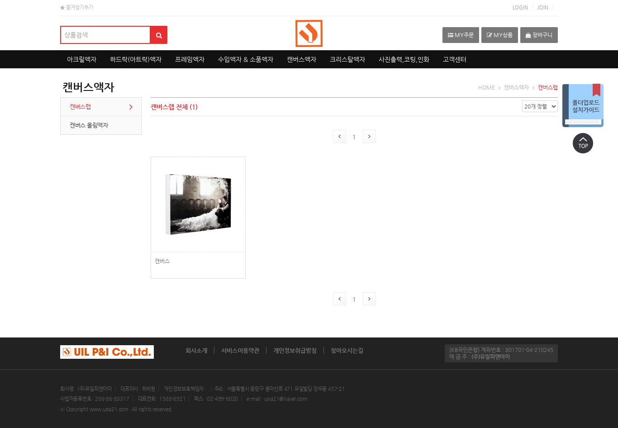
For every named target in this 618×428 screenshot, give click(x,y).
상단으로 (583, 143)
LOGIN (520, 7)
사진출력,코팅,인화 (404, 59)
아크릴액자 (81, 59)
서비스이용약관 (240, 350)
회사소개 (196, 350)
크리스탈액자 (347, 59)
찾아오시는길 (347, 350)
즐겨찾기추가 (79, 7)
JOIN (542, 7)
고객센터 (454, 59)
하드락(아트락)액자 (136, 59)
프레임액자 (189, 59)
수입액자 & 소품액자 (245, 59)
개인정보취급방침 (295, 350)
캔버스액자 (301, 59)
